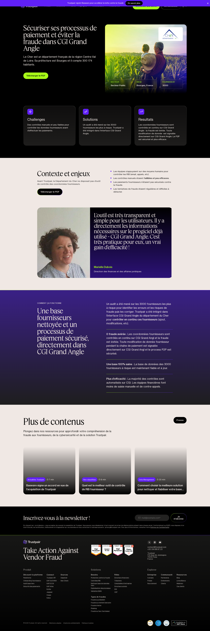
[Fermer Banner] (208, 3)
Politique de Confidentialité (159, 527)
